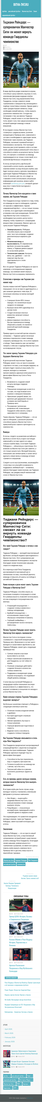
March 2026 (9, 1033)
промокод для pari (18, 183)
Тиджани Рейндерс (21, 860)
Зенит (35, 11)
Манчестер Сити (27, 11)
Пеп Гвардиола (33, 860)
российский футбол (14, 11)
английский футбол (10, 864)
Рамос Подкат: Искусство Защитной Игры (17, 990)
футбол (4, 11)
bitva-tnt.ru (21, 4)
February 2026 (10, 1037)
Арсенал (25, 1084)
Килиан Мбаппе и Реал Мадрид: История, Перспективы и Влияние (21, 942)
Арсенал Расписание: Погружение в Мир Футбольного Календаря (20, 968)
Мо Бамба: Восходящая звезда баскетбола (18, 999)
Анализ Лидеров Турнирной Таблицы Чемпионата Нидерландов (12, 885)
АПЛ (15, 1088)
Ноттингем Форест (25, 1080)
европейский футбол (8, 15)
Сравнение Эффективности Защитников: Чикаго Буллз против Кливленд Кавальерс (24, 1052)
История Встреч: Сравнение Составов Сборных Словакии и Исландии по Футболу (24, 1062)
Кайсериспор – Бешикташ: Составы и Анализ (19, 1012)
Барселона (7, 1088)
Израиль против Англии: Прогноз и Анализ (18, 995)
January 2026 (10, 1041)
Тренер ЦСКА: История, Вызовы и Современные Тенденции (20, 918)
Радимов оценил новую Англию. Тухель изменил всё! (30, 877)
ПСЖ (18, 1084)
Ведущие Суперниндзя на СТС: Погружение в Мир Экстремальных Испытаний (20, 1005)
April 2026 (8, 1029)
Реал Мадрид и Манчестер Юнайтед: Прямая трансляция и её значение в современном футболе (22, 983)
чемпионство (21, 864)
